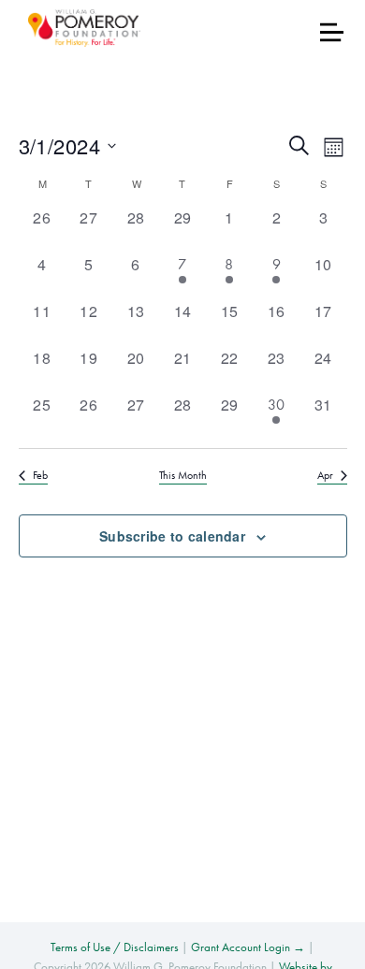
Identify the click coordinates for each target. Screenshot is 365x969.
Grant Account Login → (248, 947)
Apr (325, 475)
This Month (183, 475)
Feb (40, 475)
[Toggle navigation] (332, 32)
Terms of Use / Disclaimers (115, 947)
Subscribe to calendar (172, 536)
